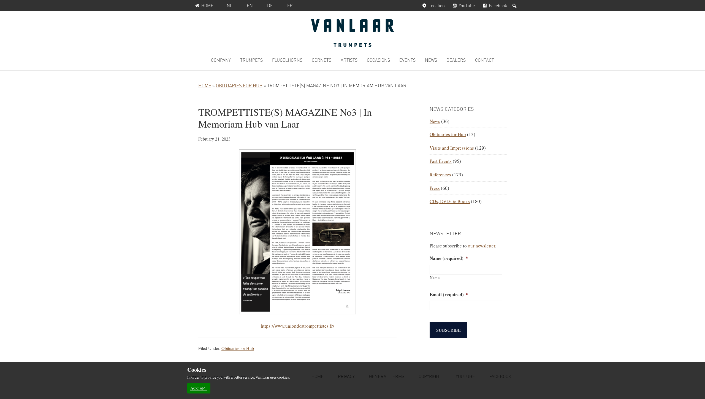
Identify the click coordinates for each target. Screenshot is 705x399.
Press (435, 188)
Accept (198, 388)
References (440, 174)
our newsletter (481, 245)
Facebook (498, 5)
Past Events (441, 161)
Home (207, 5)
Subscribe (448, 330)
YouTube (467, 5)
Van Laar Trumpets (352, 33)
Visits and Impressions (452, 148)
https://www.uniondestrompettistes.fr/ (297, 326)
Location (437, 5)
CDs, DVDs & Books (450, 201)
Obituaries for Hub (239, 85)
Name (435, 277)
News (435, 121)
